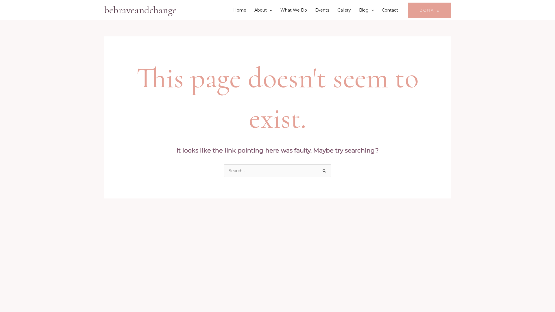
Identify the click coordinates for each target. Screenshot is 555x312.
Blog (364, 10)
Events (322, 10)
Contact (390, 10)
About (260, 10)
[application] (269, 10)
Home (239, 10)
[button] (429, 10)
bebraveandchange (140, 10)
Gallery (344, 10)
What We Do (293, 10)
